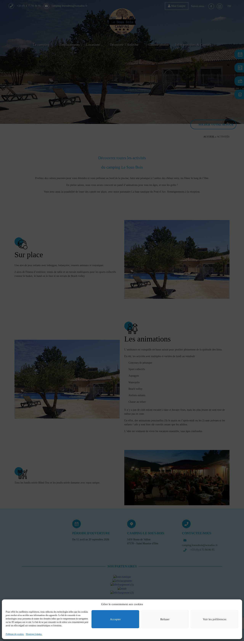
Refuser (164, 619)
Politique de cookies (15, 634)
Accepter (115, 619)
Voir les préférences (214, 619)
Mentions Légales (34, 634)
